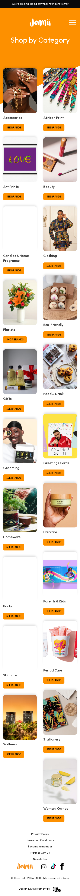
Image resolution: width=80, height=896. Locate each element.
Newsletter (40, 859)
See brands (13, 127)
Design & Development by (35, 888)
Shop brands (14, 339)
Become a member (40, 846)
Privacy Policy (40, 833)
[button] (72, 22)
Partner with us (40, 852)
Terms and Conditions (40, 840)
